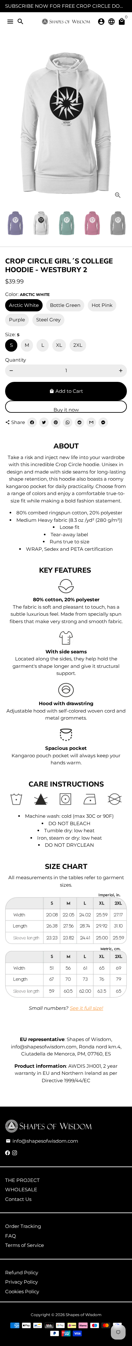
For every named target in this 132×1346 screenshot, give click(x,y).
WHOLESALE (21, 1189)
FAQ (10, 1236)
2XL (77, 345)
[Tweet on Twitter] (44, 422)
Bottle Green (65, 305)
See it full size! (86, 1008)
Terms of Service (24, 1245)
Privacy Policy (21, 1282)
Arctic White (24, 305)
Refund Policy (21, 1272)
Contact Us (18, 1199)
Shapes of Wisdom (84, 1314)
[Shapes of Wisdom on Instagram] (14, 1153)
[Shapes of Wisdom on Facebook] (7, 1153)
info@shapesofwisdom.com (42, 1141)
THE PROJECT (22, 1180)
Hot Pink (102, 305)
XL (59, 345)
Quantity (15, 360)
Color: (27, 294)
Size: (12, 334)
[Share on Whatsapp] (67, 422)
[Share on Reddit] (79, 422)
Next (121, 123)
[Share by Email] (91, 422)
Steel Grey (48, 320)
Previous (11, 123)
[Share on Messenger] (103, 422)
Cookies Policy (22, 1291)
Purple (17, 320)
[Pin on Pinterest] (56, 422)
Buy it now (66, 410)
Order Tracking (23, 1226)
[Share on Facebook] (32, 422)
